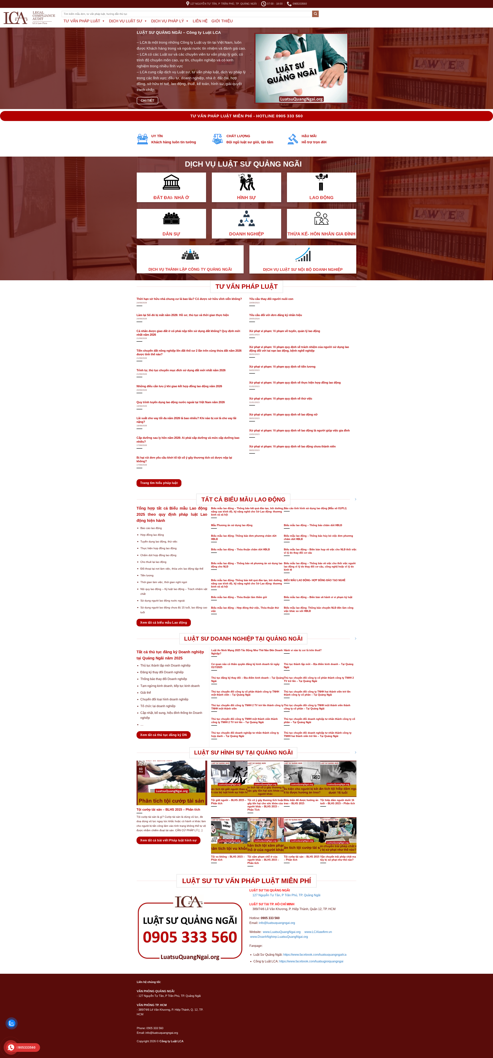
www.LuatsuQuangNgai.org (282, 932)
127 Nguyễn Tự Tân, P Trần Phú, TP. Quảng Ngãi (286, 895)
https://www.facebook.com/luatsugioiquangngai (311, 961)
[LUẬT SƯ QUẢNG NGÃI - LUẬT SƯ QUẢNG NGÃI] (29, 18)
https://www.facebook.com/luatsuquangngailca (314, 954)
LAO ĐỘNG (321, 197)
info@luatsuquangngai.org (277, 922)
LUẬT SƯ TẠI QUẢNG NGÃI (269, 890)
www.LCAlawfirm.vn (318, 932)
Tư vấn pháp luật (82, 21)
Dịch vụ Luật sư (125, 21)
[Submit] (315, 14)
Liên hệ (200, 21)
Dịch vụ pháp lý (167, 21)
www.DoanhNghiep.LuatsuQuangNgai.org (279, 936)
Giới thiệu (222, 21)
